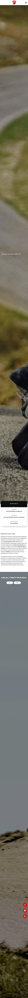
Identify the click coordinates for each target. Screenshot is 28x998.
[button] (26, 2)
